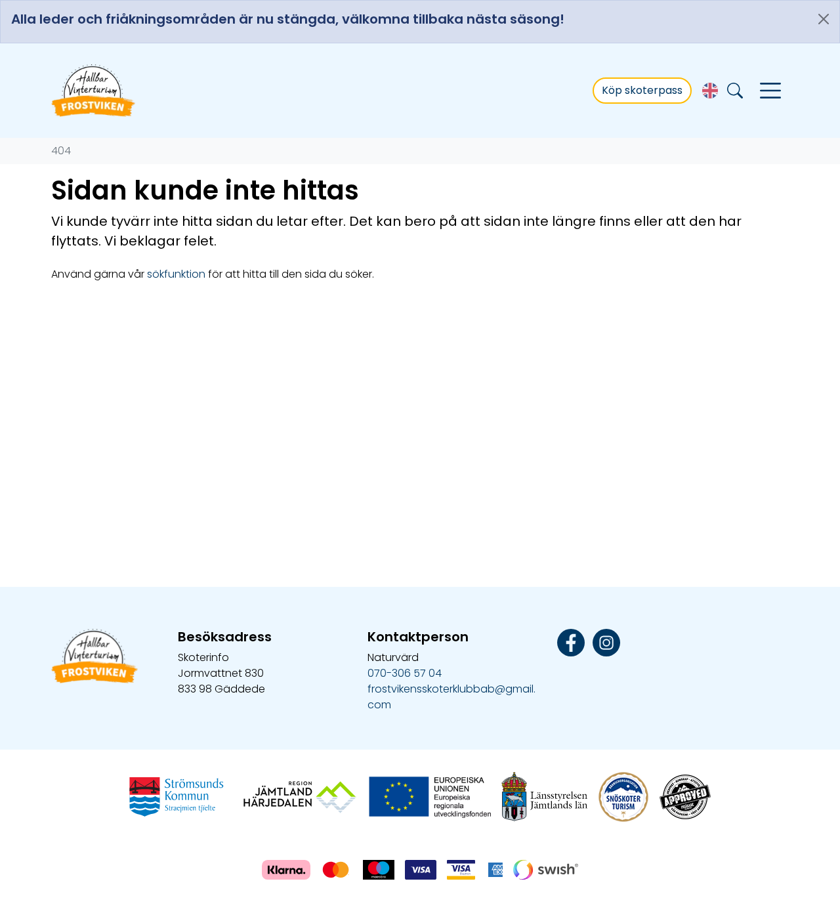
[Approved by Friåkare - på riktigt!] (685, 795)
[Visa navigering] (770, 90)
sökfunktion (176, 274)
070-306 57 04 (405, 673)
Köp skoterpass (642, 90)
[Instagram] (606, 641)
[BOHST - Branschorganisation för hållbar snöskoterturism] (623, 795)
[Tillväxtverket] (428, 795)
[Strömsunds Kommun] (176, 795)
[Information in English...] (710, 90)
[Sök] (735, 90)
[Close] (823, 19)
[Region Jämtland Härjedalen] (300, 795)
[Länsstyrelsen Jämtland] (544, 795)
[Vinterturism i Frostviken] (94, 90)
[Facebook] (571, 641)
